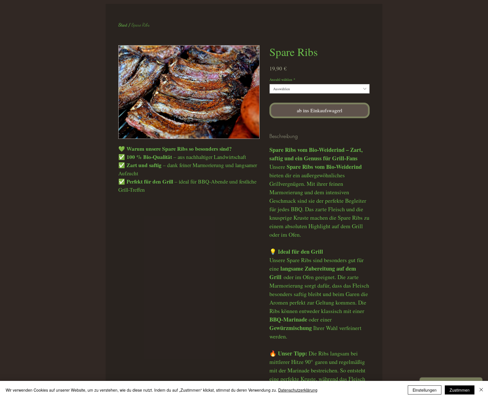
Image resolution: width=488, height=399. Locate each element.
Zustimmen (460, 390)
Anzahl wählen (282, 79)
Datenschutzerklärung (297, 390)
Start (122, 24)
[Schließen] (481, 389)
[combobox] (319, 89)
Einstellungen (425, 390)
